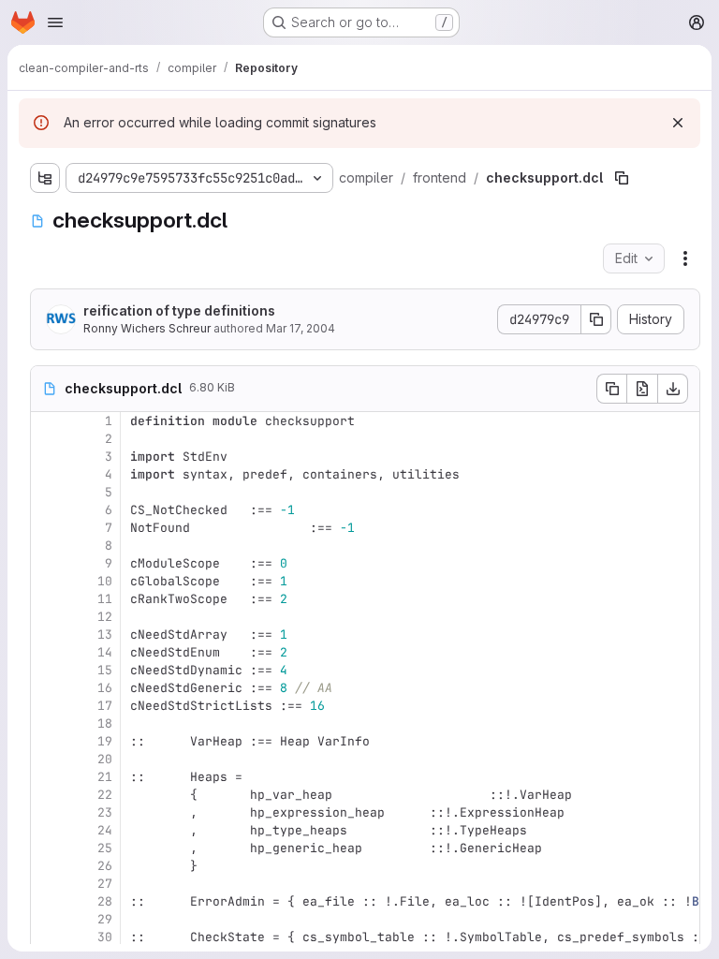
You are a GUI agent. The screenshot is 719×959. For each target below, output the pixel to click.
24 (104, 830)
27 (104, 884)
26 (104, 866)
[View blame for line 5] (46, 492)
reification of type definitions (179, 310)
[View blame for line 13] (46, 634)
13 (104, 634)
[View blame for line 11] (46, 599)
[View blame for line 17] (46, 706)
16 (104, 688)
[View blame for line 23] (46, 812)
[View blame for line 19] (46, 741)
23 (104, 812)
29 (104, 919)
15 (104, 670)
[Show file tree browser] (45, 178)
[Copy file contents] (611, 389)
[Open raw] (642, 389)
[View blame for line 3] (46, 456)
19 (104, 741)
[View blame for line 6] (46, 510)
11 (104, 599)
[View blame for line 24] (46, 830)
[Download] (673, 389)
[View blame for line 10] (46, 581)
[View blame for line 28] (46, 901)
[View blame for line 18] (46, 723)
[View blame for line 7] (46, 528)
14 (104, 652)
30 (104, 937)
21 (104, 777)
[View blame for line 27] (46, 884)
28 (104, 901)
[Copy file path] (622, 178)
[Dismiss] (678, 122)
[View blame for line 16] (46, 688)
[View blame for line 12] (46, 617)
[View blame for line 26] (46, 866)
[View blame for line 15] (46, 670)
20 (104, 759)
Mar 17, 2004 (300, 328)
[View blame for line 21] (46, 777)
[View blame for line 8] (46, 545)
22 (104, 795)
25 (104, 848)
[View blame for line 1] (46, 421)
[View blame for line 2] (46, 439)
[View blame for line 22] (46, 795)
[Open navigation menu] (55, 22)
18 (104, 723)
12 (104, 617)
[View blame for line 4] (46, 474)
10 (104, 581)
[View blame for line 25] (46, 848)
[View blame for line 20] (46, 759)
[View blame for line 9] (46, 563)
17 (104, 706)
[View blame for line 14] (46, 652)
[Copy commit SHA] (596, 319)
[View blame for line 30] (46, 937)
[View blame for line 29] (46, 919)
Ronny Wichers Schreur (147, 328)
